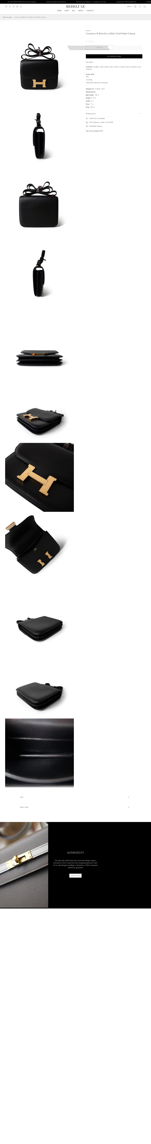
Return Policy (24, 807)
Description (89, 62)
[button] (81, 10)
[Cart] (144, 6)
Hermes (88, 31)
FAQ (21, 797)
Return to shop (7, 17)
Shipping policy (91, 113)
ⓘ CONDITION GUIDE (114, 56)
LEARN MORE (75, 876)
